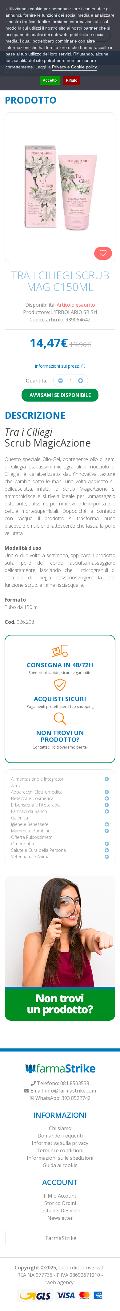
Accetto (50, 80)
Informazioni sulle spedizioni (60, 1157)
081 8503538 (74, 1083)
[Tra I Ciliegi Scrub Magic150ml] (60, 187)
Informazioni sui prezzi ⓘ (60, 366)
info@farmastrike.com (70, 1090)
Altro (15, 785)
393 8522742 (76, 1098)
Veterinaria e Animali (31, 857)
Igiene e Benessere (29, 824)
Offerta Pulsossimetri (32, 837)
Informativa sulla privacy (60, 1143)
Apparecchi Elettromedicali (37, 792)
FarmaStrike (61, 1238)
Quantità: (36, 380)
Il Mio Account (60, 1195)
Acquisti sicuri (60, 699)
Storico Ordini (60, 1203)
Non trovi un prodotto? (60, 736)
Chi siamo (60, 1128)
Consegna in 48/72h (60, 665)
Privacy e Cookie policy (74, 66)
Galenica (19, 818)
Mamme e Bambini (30, 831)
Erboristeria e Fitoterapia (36, 805)
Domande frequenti (60, 1135)
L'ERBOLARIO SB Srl (74, 312)
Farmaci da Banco (29, 811)
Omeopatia (22, 844)
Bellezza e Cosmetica (32, 798)
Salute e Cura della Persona (38, 850)
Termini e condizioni (60, 1150)
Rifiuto (71, 80)
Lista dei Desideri (60, 1210)
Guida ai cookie (60, 1165)
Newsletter (60, 1218)
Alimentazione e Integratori (37, 779)
